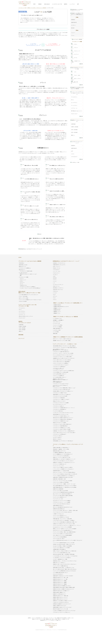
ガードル (75, 57)
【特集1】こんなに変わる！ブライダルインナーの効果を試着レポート (68, 302)
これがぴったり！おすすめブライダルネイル (61, 602)
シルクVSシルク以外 (56, 330)
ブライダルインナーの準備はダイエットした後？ (61, 427)
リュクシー (73, 32)
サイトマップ (21, 338)
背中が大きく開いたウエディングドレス (26, 316)
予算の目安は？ (21, 263)
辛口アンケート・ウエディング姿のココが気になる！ (62, 338)
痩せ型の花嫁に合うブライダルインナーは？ (61, 414)
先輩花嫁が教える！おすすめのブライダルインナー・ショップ (66, 261)
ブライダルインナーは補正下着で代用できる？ (61, 351)
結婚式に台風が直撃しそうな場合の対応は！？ (61, 447)
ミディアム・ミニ (74, 108)
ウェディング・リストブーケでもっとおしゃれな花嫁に (62, 480)
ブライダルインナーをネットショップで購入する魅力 (62, 356)
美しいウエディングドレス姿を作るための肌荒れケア (62, 493)
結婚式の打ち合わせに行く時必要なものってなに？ (62, 585)
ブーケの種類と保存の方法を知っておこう (60, 572)
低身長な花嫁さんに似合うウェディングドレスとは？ (62, 607)
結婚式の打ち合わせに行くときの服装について (61, 590)
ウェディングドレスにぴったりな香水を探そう (61, 455)
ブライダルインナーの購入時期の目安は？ (60, 425)
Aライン (72, 99)
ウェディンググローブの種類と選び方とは (60, 565)
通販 (20, 275)
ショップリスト (72, 4)
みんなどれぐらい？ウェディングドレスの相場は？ (62, 500)
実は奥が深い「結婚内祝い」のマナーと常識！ (61, 449)
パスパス (72, 153)
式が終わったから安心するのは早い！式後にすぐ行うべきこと (64, 544)
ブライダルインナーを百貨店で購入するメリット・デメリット (64, 407)
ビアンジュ (55, 296)
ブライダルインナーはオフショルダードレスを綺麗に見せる (63, 370)
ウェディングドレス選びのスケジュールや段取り (61, 547)
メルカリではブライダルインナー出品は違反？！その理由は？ (64, 520)
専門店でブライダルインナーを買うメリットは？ (28, 274)
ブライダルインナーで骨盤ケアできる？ (60, 392)
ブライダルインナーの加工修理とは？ (59, 409)
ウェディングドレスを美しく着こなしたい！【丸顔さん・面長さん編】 (65, 510)
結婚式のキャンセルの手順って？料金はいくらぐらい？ (62, 600)
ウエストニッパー (23, 279)
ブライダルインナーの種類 (77, 41)
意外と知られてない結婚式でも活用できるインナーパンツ (63, 417)
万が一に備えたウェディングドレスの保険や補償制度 (62, 535)
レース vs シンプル (56, 323)
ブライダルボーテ (74, 156)
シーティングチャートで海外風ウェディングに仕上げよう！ (63, 469)
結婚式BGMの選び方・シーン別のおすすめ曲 (61, 470)
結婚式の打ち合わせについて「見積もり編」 (61, 595)
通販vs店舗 (55, 333)
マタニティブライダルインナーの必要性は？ (61, 363)
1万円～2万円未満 (74, 129)
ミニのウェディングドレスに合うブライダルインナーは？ (63, 412)
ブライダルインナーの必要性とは (25, 268)
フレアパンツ (76, 54)
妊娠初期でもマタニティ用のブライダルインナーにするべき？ (64, 358)
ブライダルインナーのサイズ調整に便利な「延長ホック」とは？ (64, 387)
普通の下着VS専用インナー (58, 328)
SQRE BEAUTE (74, 22)
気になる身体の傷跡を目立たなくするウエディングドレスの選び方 (64, 485)
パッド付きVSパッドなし (57, 318)
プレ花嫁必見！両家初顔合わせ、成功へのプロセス (62, 452)
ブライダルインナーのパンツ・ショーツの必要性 (61, 502)
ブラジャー (76, 47)
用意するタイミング (22, 266)
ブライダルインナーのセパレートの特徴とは (27, 286)
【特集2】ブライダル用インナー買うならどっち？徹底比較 (65, 316)
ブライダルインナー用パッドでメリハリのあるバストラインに (58, 368)
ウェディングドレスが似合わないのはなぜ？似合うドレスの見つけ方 (65, 474)
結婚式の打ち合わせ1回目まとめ (58, 508)
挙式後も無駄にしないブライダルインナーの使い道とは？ (63, 440)
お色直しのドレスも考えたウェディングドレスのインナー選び (64, 523)
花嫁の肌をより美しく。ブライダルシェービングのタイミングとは (64, 560)
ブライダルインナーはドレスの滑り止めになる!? (61, 389)
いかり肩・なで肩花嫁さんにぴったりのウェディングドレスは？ (64, 610)
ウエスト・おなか (77, 75)
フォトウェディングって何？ (58, 498)
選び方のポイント (22, 269)
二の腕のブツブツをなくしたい (58, 513)
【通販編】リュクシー (57, 311)
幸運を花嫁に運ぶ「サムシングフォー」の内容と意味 (62, 518)
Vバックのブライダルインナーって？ (59, 404)
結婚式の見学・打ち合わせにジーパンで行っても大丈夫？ (63, 575)
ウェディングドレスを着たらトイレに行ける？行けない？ (63, 533)
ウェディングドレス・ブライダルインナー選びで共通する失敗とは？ (65, 347)
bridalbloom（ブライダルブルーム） (59, 263)
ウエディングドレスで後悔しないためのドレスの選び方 (62, 467)
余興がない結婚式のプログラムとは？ (59, 605)
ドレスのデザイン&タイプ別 (57, 4)
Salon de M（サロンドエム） (58, 289)
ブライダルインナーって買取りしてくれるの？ (61, 399)
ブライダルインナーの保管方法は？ (59, 366)
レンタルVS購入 (56, 331)
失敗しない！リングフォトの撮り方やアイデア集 (61, 457)
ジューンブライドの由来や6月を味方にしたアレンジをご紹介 (63, 542)
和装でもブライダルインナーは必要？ (59, 422)
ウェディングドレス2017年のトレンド (59, 515)
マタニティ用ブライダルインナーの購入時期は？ (61, 361)
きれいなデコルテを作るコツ (58, 574)
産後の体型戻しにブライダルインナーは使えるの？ (62, 394)
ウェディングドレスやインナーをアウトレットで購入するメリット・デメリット (67, 525)
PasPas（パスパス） (57, 268)
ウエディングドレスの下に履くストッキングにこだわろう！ (63, 460)
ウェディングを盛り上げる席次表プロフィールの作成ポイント (64, 475)
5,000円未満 (73, 124)
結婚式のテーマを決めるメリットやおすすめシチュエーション (64, 462)
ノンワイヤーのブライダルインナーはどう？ (61, 364)
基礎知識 (39, 4)
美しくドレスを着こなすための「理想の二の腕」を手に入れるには (64, 569)
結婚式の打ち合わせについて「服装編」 (60, 584)
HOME (34, 4)
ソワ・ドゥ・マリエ (56, 271)
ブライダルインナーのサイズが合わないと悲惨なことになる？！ (60, 386)
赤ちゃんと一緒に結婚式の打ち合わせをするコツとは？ (62, 507)
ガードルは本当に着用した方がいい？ (59, 377)
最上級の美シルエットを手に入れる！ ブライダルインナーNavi (50, 629)
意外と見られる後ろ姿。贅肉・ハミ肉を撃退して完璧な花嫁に (64, 554)
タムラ (54, 294)
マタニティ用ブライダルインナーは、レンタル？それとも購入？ (64, 432)
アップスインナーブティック (58, 284)
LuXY (72, 151)
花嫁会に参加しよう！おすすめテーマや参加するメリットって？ (64, 459)
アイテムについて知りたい (57, 435)
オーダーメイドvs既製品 (57, 326)
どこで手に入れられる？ (23, 272)
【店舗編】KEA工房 (56, 309)
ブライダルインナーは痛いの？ (58, 406)
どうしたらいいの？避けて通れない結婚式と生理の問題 (62, 495)
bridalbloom (73, 19)
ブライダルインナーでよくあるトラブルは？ (61, 383)
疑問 (78, 4)
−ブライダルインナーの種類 (23, 277)
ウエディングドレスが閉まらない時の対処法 (61, 482)
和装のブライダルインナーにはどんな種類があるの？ (57, 382)
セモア (54, 276)
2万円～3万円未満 (74, 132)
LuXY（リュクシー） (57, 266)
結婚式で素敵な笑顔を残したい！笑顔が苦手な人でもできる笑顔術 (64, 487)
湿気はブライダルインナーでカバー (59, 401)
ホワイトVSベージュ (56, 321)
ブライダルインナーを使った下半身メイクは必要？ (62, 429)
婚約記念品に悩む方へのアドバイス (59, 450)
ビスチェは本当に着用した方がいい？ (59, 373)
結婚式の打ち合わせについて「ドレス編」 (60, 579)
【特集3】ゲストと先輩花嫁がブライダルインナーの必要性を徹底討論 (68, 336)
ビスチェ (75, 44)
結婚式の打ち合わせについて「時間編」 (60, 580)
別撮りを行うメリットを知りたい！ (59, 562)
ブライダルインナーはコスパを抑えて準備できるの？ (62, 424)
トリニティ (55, 292)
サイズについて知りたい (57, 437)
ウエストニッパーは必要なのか (58, 375)
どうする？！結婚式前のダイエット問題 (60, 559)
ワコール (72, 35)
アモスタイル (55, 291)
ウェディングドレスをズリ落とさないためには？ (61, 503)
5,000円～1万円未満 (74, 126)
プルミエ (54, 299)
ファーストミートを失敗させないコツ (59, 464)
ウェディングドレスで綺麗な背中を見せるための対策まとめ (63, 492)
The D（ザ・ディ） (56, 286)
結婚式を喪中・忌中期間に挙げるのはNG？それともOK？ (63, 477)
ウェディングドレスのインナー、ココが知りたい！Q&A (65, 343)
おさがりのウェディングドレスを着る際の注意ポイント (62, 530)
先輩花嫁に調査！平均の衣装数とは (59, 549)
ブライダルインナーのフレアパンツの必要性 (61, 402)
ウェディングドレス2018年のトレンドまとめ (61, 517)
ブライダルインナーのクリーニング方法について (61, 612)
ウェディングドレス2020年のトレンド (59, 497)
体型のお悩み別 (47, 4)
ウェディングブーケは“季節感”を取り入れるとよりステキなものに (64, 570)
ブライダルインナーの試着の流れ (59, 397)
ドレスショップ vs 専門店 (57, 325)
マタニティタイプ (74, 113)
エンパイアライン (74, 102)
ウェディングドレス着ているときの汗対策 (60, 490)
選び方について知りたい (57, 439)
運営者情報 (21, 334)
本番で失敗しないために (23, 264)
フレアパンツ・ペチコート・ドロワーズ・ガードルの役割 (63, 353)
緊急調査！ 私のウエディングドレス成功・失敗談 (61, 340)
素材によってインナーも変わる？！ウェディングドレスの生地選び (64, 528)
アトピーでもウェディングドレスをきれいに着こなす (62, 512)
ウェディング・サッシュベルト (58, 465)
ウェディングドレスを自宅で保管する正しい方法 (61, 552)
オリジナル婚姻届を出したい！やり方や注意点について (62, 454)
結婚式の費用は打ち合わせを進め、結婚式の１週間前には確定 (64, 587)
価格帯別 (65, 4)
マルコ (54, 297)
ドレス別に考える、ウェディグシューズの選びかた (62, 557)
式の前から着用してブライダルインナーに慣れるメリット (63, 391)
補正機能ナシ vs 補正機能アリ (58, 320)
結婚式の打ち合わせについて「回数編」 (60, 582)
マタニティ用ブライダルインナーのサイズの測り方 (62, 359)
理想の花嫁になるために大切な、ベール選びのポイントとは (63, 567)
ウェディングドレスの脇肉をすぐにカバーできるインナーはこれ (30, 299)
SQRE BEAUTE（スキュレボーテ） (59, 264)
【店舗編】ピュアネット (57, 308)
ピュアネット (73, 25)
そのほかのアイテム (23, 285)
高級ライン (73, 135)
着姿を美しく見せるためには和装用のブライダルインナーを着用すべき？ (60, 379)
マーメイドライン (74, 105)
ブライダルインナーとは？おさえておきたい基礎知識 (30, 261)
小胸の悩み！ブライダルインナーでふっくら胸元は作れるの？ (64, 430)
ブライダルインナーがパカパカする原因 (60, 396)
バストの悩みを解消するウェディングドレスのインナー (28, 294)
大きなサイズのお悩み (23, 301)
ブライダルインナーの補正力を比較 (26, 271)
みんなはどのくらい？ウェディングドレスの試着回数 (62, 527)
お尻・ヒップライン (77, 78)
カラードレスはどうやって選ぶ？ (59, 538)
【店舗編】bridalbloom (57, 304)
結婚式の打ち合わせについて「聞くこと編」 (61, 577)
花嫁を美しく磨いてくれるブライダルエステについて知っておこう (64, 564)
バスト (75, 71)
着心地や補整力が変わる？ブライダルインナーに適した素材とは (64, 345)
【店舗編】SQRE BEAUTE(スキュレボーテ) (60, 306)
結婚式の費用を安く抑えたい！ (58, 505)
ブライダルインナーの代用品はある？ (59, 434)
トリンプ (54, 281)
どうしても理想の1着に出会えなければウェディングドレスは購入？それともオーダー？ (67, 541)
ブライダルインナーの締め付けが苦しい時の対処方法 (62, 419)
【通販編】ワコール (56, 313)
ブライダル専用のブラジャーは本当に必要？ (61, 372)
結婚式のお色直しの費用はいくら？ (59, 592)
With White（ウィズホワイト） (58, 287)
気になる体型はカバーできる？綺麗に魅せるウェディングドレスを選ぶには (60, 349)
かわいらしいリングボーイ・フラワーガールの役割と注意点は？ (64, 472)
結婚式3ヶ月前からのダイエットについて (60, 597)
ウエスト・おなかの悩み (23, 296)
